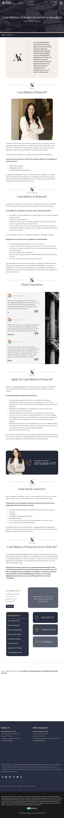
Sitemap (31, 786)
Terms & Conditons (17, 786)
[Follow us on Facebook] (2, 777)
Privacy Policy (5, 786)
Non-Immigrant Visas (14, 652)
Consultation (48, 629)
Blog (26, 786)
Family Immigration (13, 625)
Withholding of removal (15, 168)
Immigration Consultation (30, 3)
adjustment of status (12, 150)
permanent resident (42, 150)
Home (3, 671)
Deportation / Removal (12, 671)
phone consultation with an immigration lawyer (40, 68)
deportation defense (14, 558)
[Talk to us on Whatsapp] (21, 777)
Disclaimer (10, 606)
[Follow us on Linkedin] (6, 777)
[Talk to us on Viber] (13, 777)
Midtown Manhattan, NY (40, 728)
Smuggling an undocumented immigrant (20, 516)
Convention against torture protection (20, 170)
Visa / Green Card (13, 621)
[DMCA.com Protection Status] (32, 809)
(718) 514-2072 (7, 741)
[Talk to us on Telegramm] (17, 777)
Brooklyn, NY (5, 728)
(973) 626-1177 (53, 2)
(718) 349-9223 (39, 741)
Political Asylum (12, 643)
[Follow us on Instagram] (10, 777)
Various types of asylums (16, 166)
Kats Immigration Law (24, 177)
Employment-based (14, 634)
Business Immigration (14, 630)
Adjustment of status (14, 648)
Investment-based (13, 639)
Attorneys (20, 3)
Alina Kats (13, 177)
